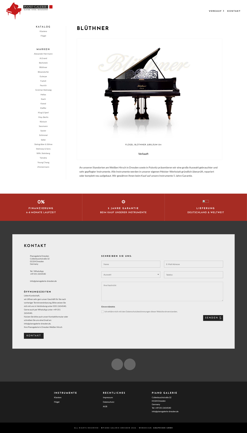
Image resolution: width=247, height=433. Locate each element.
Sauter (43, 130)
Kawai (43, 103)
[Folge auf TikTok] (130, 364)
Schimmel (43, 135)
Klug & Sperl (43, 112)
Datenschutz (108, 402)
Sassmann (43, 126)
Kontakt (234, 11)
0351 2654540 (59, 306)
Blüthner (43, 67)
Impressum (108, 397)
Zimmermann (43, 167)
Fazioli (43, 81)
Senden (211, 318)
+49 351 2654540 (38, 274)
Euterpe (43, 76)
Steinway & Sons (43, 148)
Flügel (43, 35)
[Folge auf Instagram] (117, 364)
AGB (105, 406)
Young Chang (43, 162)
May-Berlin (43, 117)
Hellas (43, 94)
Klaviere (43, 31)
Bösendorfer (43, 72)
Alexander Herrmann (43, 53)
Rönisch (43, 121)
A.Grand (43, 58)
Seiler (43, 139)
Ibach (43, 99)
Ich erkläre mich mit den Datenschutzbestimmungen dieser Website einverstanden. (141, 311)
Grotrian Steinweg (43, 90)
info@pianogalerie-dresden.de (43, 281)
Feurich (43, 85)
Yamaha (43, 157)
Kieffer (43, 108)
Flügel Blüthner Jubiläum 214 (143, 145)
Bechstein (43, 62)
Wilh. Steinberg (43, 153)
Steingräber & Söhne (43, 144)
